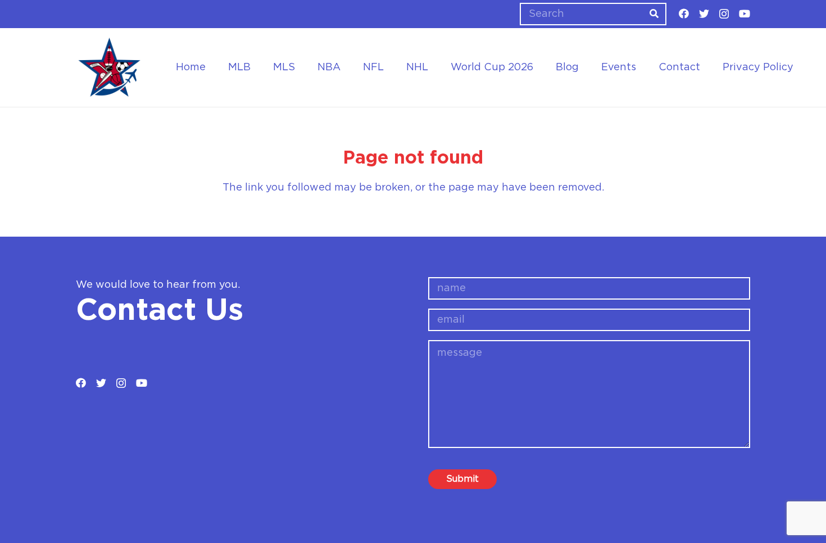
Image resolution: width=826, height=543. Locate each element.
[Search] (654, 14)
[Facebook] (684, 13)
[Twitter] (704, 13)
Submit (462, 478)
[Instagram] (724, 14)
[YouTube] (744, 13)
